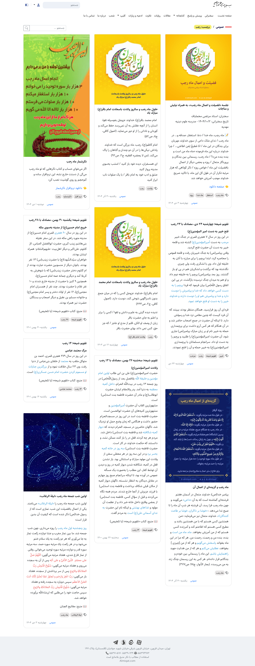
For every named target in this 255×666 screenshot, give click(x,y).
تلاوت (148, 16)
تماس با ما (88, 16)
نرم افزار (78, 196)
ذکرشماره (67, 196)
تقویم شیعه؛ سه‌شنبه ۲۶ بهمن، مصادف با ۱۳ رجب (128, 360)
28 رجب (64, 319)
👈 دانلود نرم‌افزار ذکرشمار (71, 188)
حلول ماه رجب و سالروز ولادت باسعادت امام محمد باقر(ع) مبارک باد (128, 284)
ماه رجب (219, 195)
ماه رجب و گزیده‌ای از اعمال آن (210, 487)
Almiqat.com (127, 661)
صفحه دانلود (216, 186)
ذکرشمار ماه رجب (76, 161)
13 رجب (135, 530)
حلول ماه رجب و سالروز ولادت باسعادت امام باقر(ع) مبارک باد (128, 111)
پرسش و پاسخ (194, 16)
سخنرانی (209, 16)
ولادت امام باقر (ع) (137, 337)
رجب (142, 188)
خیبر (221, 356)
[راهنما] (26, 5)
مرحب (192, 356)
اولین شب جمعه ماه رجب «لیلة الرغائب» (63, 496)
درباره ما (101, 16)
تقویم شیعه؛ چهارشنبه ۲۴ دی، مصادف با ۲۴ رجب (199, 224)
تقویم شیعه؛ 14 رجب (74, 343)
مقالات (167, 16)
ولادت (150, 188)
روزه (191, 195)
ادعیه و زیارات (135, 16)
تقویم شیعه (77, 319)
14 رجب (78, 389)
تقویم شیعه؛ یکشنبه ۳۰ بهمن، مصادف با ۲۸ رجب (58, 220)
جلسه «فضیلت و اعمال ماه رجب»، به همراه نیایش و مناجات (199, 107)
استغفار (209, 195)
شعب (111, 16)
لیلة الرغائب (76, 615)
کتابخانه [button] (180, 16)
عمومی (220, 27)
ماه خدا (200, 195)
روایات (157, 16)
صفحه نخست (225, 16)
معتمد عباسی (65, 389)
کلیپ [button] (122, 16)
